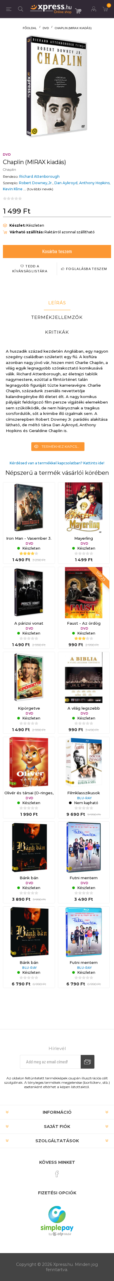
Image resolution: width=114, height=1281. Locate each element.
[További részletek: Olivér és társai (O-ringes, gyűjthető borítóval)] (29, 762)
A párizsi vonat (28, 623)
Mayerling (83, 538)
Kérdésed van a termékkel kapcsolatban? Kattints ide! (57, 463)
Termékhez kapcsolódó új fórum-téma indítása (63, 446)
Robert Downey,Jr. (36, 183)
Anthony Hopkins (94, 183)
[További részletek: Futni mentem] (84, 847)
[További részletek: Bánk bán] (29, 847)
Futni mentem (84, 877)
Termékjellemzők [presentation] (57, 317)
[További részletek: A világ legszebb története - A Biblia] (84, 677)
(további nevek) (40, 189)
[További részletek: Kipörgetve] (29, 677)
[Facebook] (57, 1174)
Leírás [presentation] (57, 302)
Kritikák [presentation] (57, 332)
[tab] (57, 303)
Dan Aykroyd (65, 183)
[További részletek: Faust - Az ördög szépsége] (84, 592)
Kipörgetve (29, 708)
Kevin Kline (13, 189)
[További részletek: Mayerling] (84, 508)
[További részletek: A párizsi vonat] (29, 592)
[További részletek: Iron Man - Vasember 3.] (29, 508)
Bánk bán (29, 877)
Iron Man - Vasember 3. (28, 538)
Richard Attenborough (39, 176)
